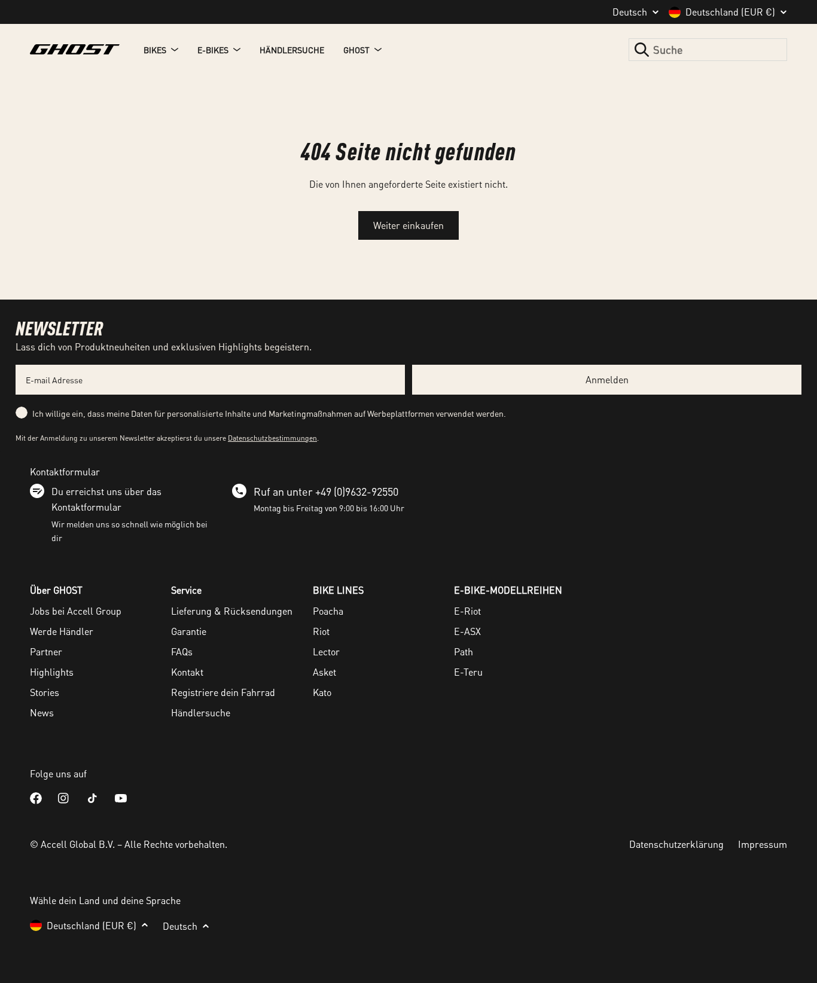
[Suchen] (642, 49)
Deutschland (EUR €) (730, 12)
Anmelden (607, 379)
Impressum (762, 844)
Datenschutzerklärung (676, 844)
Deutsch (629, 12)
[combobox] (708, 49)
